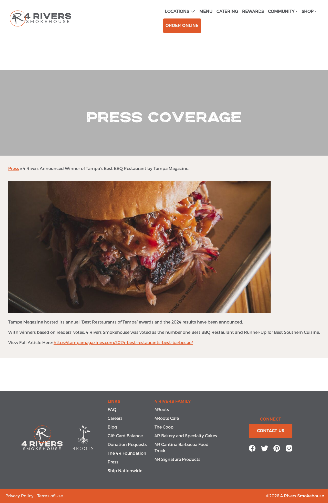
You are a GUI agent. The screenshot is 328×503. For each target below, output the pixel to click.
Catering (227, 11)
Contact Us (270, 430)
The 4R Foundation (127, 453)
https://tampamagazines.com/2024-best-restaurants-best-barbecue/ (123, 342)
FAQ (112, 409)
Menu (205, 11)
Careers (115, 418)
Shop (308, 11)
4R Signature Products (177, 459)
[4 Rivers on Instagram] (289, 447)
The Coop (164, 426)
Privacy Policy (19, 495)
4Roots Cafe (167, 418)
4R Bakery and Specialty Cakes (186, 435)
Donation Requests (127, 444)
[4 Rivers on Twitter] (264, 447)
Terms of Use (50, 495)
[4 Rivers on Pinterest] (277, 447)
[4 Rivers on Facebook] (252, 447)
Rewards (253, 11)
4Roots (162, 409)
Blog (112, 426)
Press (13, 168)
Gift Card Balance (125, 435)
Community (281, 11)
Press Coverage (164, 118)
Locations (177, 11)
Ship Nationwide (125, 470)
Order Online (182, 25)
